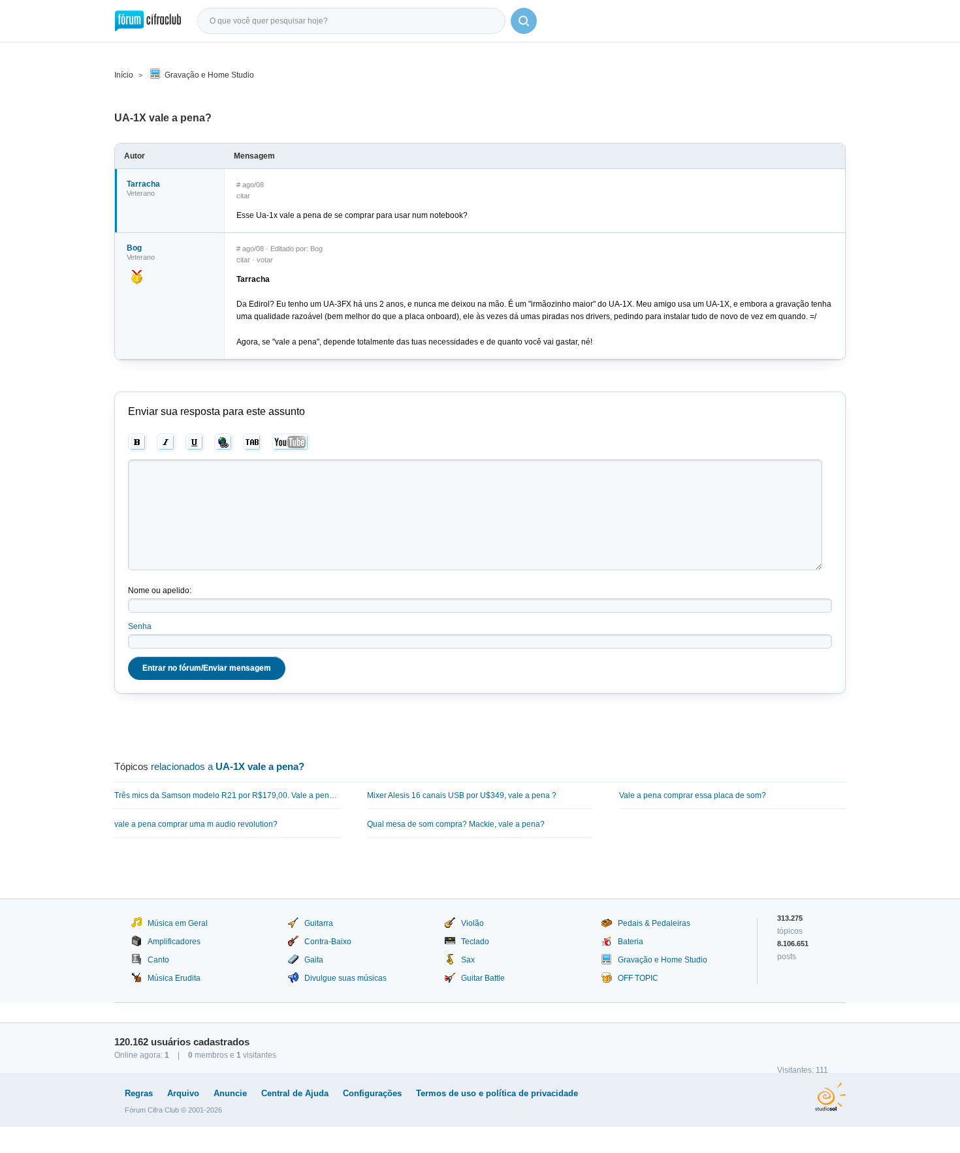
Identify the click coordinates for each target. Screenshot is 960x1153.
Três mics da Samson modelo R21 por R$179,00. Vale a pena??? (227, 795)
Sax (468, 959)
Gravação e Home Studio (209, 75)
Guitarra (318, 923)
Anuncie (230, 1093)
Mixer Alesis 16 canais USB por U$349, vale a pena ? (461, 795)
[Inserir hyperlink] (223, 442)
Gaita (313, 959)
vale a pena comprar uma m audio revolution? (196, 824)
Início (123, 75)
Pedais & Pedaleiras (654, 923)
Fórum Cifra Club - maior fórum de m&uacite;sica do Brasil (148, 20)
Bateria (630, 941)
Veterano (141, 193)
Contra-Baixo (327, 941)
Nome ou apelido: (159, 590)
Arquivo (183, 1093)
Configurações (372, 1093)
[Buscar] (524, 21)
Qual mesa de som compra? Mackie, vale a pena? (456, 824)
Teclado (475, 941)
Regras (139, 1093)
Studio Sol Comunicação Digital (830, 1097)
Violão (472, 923)
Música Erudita (174, 978)
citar (243, 196)
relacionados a (227, 766)
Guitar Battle (483, 978)
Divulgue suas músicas (345, 978)
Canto (158, 959)
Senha (140, 626)
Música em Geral (178, 923)
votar (265, 260)
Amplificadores (174, 941)
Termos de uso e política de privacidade (497, 1093)
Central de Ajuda (294, 1093)
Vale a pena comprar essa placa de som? (692, 795)
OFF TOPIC (638, 978)
